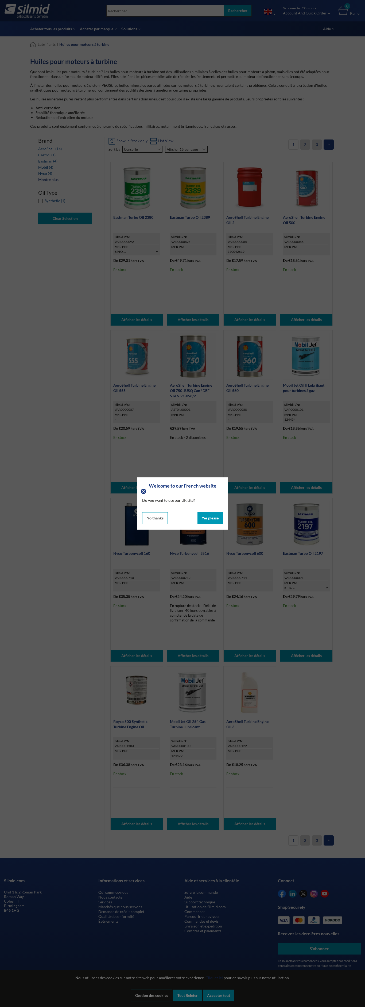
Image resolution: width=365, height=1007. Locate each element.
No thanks (155, 518)
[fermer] (144, 491)
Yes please (210, 518)
